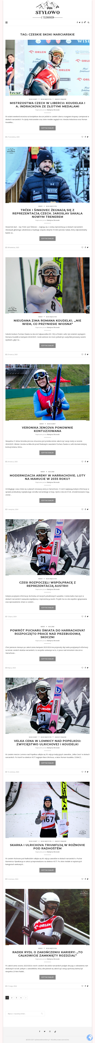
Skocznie (51, 471)
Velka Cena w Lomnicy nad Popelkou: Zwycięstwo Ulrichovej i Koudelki (47, 742)
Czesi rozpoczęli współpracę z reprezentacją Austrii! (47, 584)
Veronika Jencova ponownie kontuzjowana (47, 429)
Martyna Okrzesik (53, 110)
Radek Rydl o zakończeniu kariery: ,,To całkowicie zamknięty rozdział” (47, 953)
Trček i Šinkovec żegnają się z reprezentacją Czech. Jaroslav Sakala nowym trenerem (47, 213)
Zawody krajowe (60, 99)
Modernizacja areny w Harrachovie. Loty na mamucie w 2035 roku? (47, 477)
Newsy (40, 206)
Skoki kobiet (33, 99)
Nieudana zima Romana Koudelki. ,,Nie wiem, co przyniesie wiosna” (47, 322)
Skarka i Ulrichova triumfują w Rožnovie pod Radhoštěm (47, 846)
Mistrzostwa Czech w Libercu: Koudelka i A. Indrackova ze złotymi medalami (47, 104)
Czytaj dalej (47, 128)
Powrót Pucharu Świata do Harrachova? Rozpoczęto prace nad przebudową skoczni (47, 634)
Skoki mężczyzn (46, 99)
